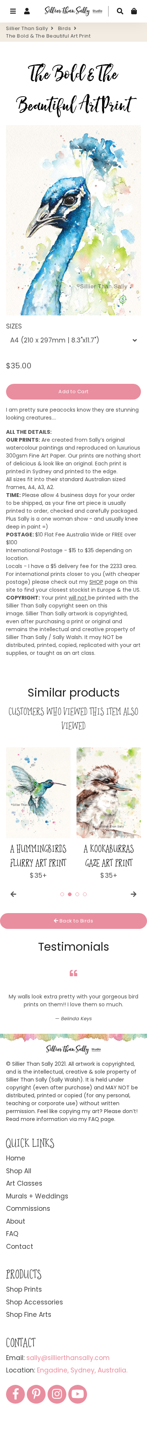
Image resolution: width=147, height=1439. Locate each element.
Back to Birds (75, 920)
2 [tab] (70, 894)
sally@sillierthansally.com (68, 1357)
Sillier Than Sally (27, 28)
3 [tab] (77, 894)
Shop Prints (24, 1289)
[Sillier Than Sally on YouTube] (77, 1394)
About (15, 1221)
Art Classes (24, 1183)
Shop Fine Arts (28, 1314)
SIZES (14, 326)
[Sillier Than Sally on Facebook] (15, 1394)
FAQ (12, 1233)
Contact (19, 1246)
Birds (64, 28)
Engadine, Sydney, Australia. (82, 1370)
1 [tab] (62, 894)
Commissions (28, 1208)
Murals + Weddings (37, 1196)
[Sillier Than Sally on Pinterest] (36, 1394)
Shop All (18, 1170)
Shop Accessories (34, 1302)
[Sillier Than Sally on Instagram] (57, 1394)
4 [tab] (85, 894)
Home (15, 1158)
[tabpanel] (38, 813)
